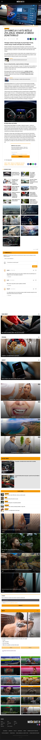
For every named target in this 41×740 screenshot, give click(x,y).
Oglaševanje (5, 730)
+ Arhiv (37, 610)
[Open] (5, 1)
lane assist (23, 163)
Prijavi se (20, 156)
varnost (5, 163)
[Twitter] (31, 39)
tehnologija (13, 163)
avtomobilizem (17, 163)
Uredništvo (10, 730)
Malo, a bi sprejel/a (6, 641)
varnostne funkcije (20, 164)
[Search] (39, 1)
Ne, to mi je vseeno (6, 643)
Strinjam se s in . (19, 154)
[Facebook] (28, 39)
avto (9, 164)
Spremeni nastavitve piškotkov (32, 730)
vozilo (15, 164)
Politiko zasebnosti (24, 154)
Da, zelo (4, 640)
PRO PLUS (15, 730)
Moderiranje (20, 730)
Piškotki (24, 730)
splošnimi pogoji (18, 154)
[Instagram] (39, 724)
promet (9, 163)
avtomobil (12, 164)
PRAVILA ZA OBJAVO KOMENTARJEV (8, 258)
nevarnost (6, 164)
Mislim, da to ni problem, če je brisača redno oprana (11, 644)
